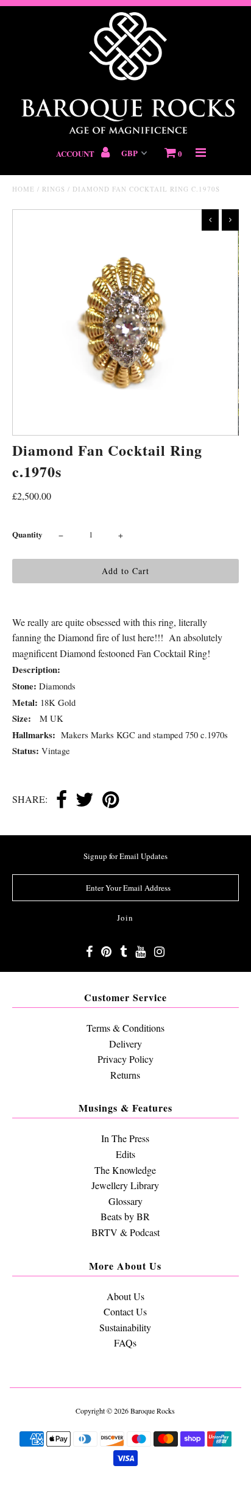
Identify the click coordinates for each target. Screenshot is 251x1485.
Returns (125, 1074)
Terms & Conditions (125, 1027)
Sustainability (125, 1327)
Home (23, 188)
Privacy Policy (125, 1058)
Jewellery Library (125, 1185)
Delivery (125, 1043)
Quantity (27, 534)
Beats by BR (125, 1216)
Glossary (125, 1201)
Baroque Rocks (152, 1410)
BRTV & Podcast (125, 1232)
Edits (125, 1154)
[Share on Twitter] (85, 800)
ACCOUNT (76, 153)
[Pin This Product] (110, 800)
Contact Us (125, 1311)
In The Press (125, 1138)
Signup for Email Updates (125, 855)
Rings (53, 188)
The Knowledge (125, 1169)
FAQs (125, 1342)
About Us (125, 1296)
